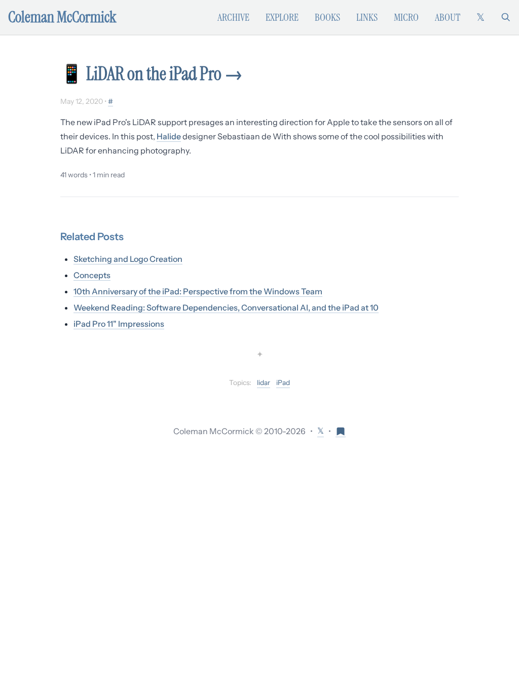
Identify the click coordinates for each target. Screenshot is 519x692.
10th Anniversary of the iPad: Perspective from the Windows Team (197, 291)
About (447, 17)
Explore (282, 17)
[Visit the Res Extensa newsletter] (341, 431)
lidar (263, 382)
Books (327, 17)
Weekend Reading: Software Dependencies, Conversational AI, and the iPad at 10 (226, 307)
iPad (283, 382)
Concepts (91, 275)
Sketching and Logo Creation (127, 259)
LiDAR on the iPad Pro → (164, 74)
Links (367, 17)
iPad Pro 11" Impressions (118, 324)
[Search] (506, 17)
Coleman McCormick (62, 17)
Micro (406, 17)
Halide (169, 136)
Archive (233, 17)
